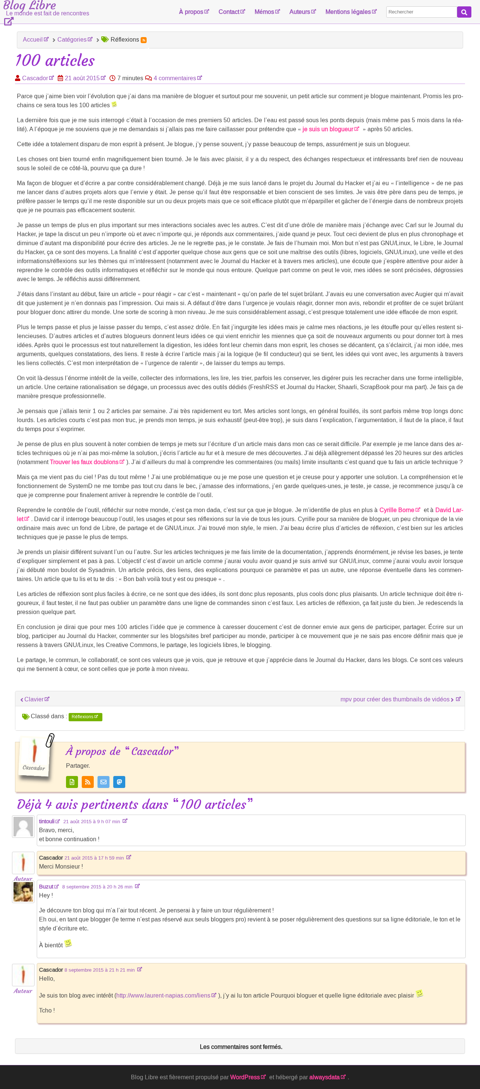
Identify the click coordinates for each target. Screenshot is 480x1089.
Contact (229, 12)
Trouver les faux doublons (84, 462)
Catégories (72, 39)
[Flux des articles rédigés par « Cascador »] (88, 782)
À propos (191, 12)
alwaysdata (324, 1077)
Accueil (33, 39)
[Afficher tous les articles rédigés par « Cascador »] (72, 782)
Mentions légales (348, 12)
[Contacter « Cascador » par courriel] (104, 782)
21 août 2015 (82, 78)
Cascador (35, 78)
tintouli (46, 821)
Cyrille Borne (397, 510)
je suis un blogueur (328, 129)
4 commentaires (175, 78)
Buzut (46, 886)
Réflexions (82, 717)
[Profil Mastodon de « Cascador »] (119, 782)
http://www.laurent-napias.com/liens (163, 995)
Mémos (264, 12)
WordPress (245, 1077)
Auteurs (300, 12)
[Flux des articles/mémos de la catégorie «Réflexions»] (144, 40)
